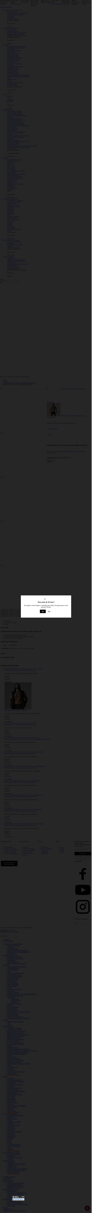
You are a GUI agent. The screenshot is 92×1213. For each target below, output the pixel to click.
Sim (43, 611)
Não (49, 611)
